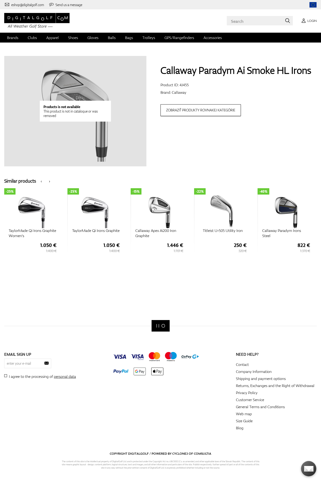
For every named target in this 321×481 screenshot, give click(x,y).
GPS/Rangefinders (179, 37)
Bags (129, 37)
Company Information (254, 371)
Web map (244, 413)
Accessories (213, 37)
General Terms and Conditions (260, 406)
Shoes (73, 37)
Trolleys (148, 37)
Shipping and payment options (261, 378)
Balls (112, 37)
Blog (239, 427)
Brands (12, 37)
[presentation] (41, 181)
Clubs (32, 37)
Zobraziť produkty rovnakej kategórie (200, 110)
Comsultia (202, 453)
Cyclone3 (180, 453)
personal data (65, 376)
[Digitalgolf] (161, 326)
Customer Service (250, 399)
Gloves (92, 37)
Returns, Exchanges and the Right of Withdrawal (275, 385)
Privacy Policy (247, 392)
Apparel (52, 37)
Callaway (179, 92)
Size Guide (244, 420)
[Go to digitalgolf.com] (313, 5)
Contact (242, 364)
